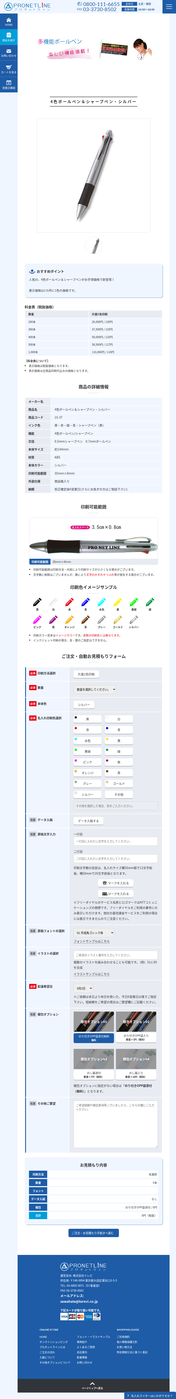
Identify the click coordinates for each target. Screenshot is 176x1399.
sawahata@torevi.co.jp (79, 1301)
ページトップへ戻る (92, 1388)
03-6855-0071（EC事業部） (84, 1285)
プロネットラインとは (52, 1347)
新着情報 (82, 1357)
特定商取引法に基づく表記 (132, 1352)
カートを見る (9, 72)
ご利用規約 (123, 1337)
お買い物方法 (124, 1347)
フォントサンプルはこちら (92, 941)
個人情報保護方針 (127, 1342)
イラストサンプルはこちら (92, 974)
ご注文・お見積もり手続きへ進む (93, 1233)
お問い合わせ (9, 56)
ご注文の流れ (47, 1352)
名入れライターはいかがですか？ (152, 1396)
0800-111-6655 (101, 4)
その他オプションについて (54, 1362)
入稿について (47, 1357)
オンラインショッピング (53, 1342)
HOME (9, 25)
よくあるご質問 (86, 1347)
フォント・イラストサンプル (93, 1337)
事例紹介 (82, 1342)
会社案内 (82, 1352)
